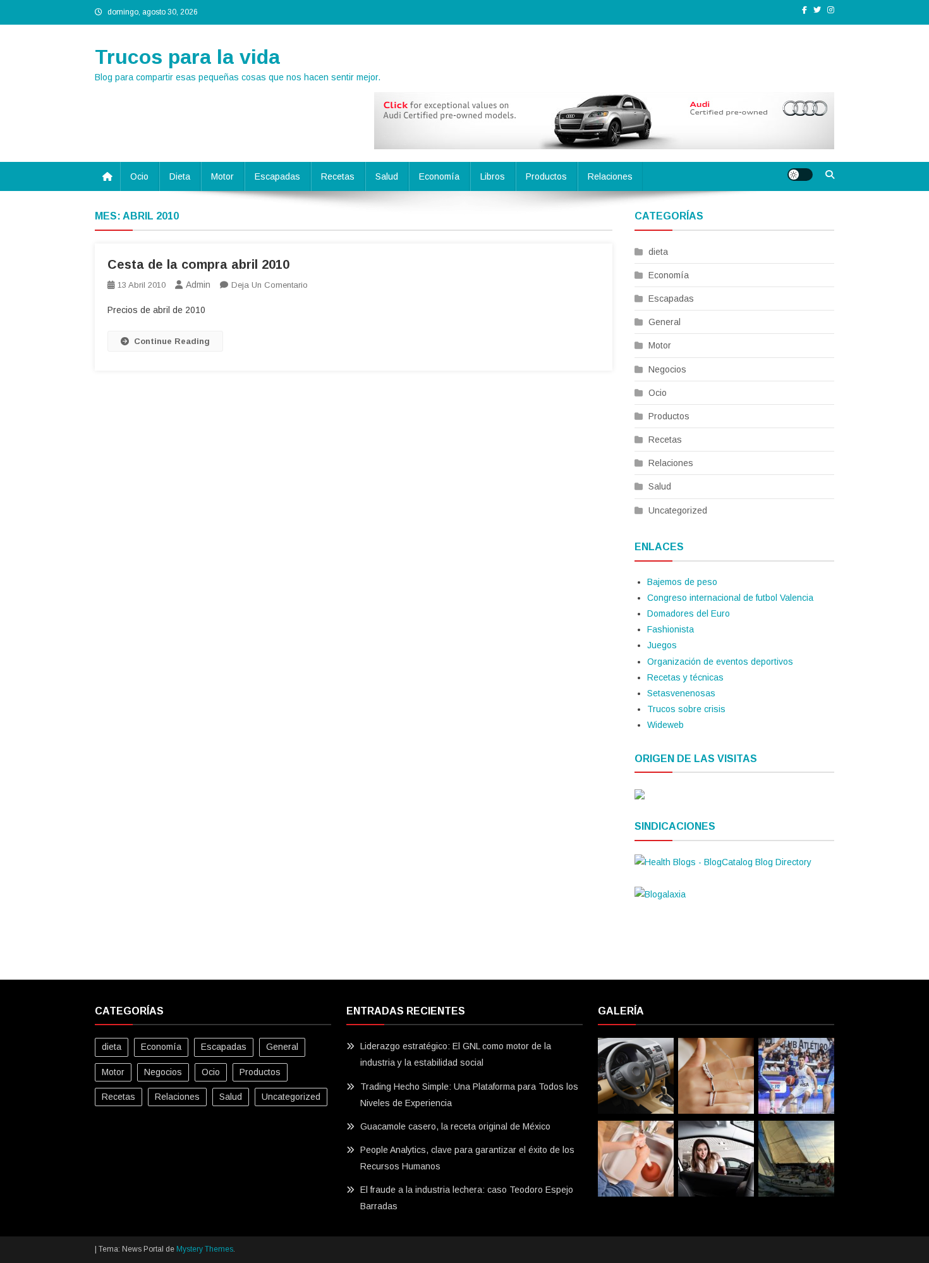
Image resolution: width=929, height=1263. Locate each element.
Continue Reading (172, 341)
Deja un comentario (269, 285)
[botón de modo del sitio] (800, 174)
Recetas (338, 176)
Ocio (139, 176)
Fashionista (670, 629)
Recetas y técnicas (685, 677)
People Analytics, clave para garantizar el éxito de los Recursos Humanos (467, 1158)
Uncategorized (677, 510)
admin (198, 285)
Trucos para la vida (187, 57)
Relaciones (610, 176)
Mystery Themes (204, 1249)
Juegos (662, 645)
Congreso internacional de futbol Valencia (730, 598)
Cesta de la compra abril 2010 (198, 264)
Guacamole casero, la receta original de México (455, 1126)
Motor (222, 176)
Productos (546, 176)
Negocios (667, 369)
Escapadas (277, 176)
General (664, 322)
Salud (386, 176)
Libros (492, 176)
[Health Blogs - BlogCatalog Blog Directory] (723, 861)
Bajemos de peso (682, 582)
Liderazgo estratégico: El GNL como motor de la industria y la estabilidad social (455, 1054)
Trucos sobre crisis (686, 709)
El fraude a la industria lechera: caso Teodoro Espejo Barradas (466, 1198)
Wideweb (665, 725)
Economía (439, 176)
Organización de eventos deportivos (720, 661)
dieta (179, 176)
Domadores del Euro (688, 613)
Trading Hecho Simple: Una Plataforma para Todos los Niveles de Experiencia (469, 1094)
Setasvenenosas (681, 693)
